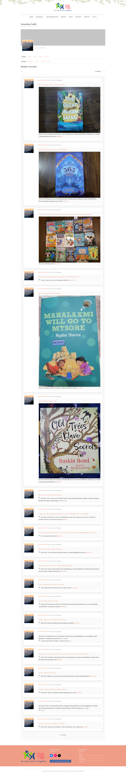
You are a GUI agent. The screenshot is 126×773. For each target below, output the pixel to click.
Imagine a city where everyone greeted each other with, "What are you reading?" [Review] (64, 654)
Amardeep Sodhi (42, 80)
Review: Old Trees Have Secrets (47, 401)
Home (31, 17)
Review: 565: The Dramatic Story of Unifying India (53, 149)
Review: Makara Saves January (47, 673)
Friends (35, 56)
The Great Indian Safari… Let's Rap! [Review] (52, 85)
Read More (59, 136)
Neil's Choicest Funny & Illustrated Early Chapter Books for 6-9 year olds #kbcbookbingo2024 (65, 214)
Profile (29, 56)
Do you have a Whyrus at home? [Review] (50, 549)
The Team (81, 761)
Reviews (63, 17)
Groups (41, 56)
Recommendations (52, 17)
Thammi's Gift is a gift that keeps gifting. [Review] (53, 689)
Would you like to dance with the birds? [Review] (52, 620)
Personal (23, 61)
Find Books (39, 17)
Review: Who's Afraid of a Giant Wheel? (50, 495)
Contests (78, 17)
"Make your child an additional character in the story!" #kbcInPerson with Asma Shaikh (63, 514)
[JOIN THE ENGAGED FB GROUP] (63, 767)
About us (81, 756)
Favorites (37, 61)
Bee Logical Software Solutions (78, 771)
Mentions (30, 61)
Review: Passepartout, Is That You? (48, 601)
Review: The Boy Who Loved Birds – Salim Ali (51, 723)
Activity (24, 57)
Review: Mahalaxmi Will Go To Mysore (50, 293)
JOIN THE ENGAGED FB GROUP (60, 761)
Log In (94, 17)
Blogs (71, 17)
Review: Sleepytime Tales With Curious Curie (51, 584)
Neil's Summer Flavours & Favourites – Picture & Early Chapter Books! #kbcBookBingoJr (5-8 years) (67, 532)
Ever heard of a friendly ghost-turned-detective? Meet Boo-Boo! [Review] (59, 277)
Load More (63, 735)
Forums (47, 56)
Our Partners (82, 759)
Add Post (87, 17)
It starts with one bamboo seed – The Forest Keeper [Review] (55, 565)
